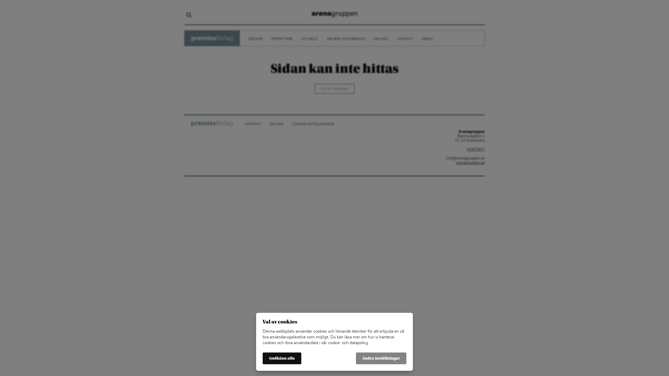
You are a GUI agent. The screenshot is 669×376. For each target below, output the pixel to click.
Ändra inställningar (381, 358)
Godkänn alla (282, 358)
